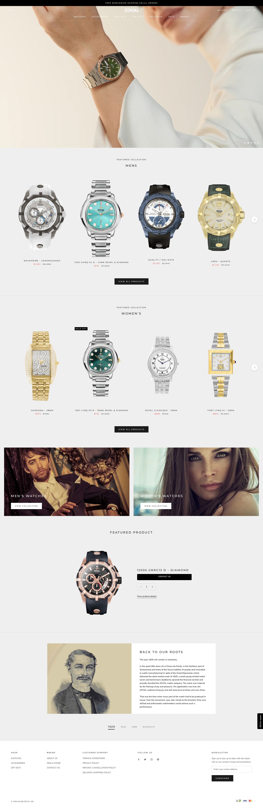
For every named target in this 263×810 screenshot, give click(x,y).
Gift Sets (120, 16)
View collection (26, 506)
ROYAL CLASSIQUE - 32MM (161, 410)
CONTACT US (53, 767)
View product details (147, 596)
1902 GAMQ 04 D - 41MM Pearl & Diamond (102, 262)
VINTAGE (137, 16)
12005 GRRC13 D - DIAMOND (163, 570)
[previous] (8, 219)
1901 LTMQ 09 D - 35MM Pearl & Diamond (101, 410)
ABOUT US (52, 758)
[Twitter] (145, 759)
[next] (254, 219)
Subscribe (222, 778)
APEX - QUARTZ (221, 261)
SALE (171, 16)
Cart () (250, 10)
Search (236, 10)
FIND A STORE (54, 763)
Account (222, 10)
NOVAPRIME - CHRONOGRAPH (42, 261)
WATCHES (80, 16)
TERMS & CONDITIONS (94, 758)
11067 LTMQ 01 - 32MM (221, 410)
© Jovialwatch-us (22, 801)
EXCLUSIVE (155, 16)
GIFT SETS (16, 767)
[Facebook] (139, 759)
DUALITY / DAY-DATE (161, 260)
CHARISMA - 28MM (42, 410)
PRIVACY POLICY (91, 763)
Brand (184, 16)
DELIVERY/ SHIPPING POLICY (97, 772)
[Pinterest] (158, 759)
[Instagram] (152, 759)
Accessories (100, 16)
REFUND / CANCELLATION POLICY (99, 767)
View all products (131, 281)
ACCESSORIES (18, 763)
